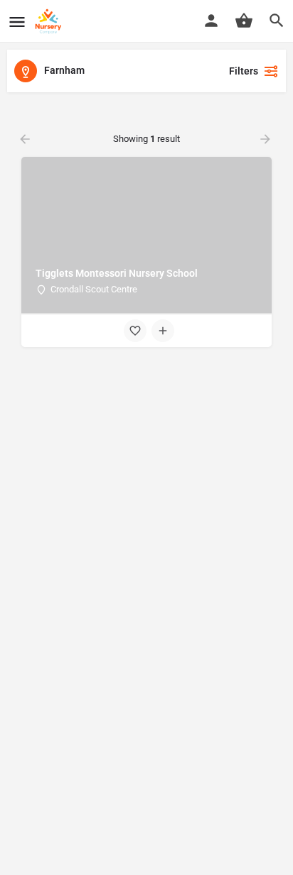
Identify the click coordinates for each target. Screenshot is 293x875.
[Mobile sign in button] (211, 20)
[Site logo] (50, 21)
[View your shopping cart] (244, 20)
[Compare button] (162, 330)
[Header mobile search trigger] (276, 20)
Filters (243, 71)
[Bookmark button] (135, 330)
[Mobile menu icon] (17, 21)
